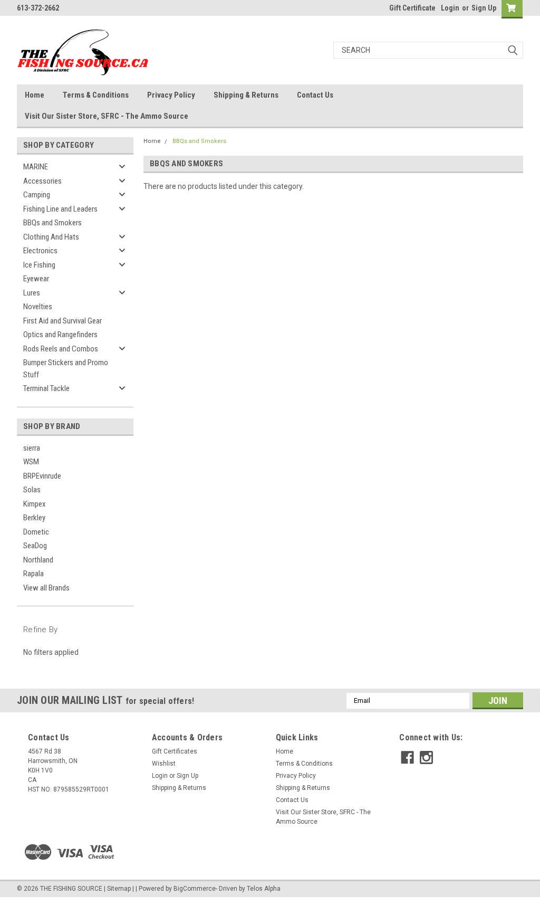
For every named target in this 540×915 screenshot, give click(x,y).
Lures (31, 293)
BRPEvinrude (42, 476)
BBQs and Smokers (52, 222)
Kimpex (34, 504)
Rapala (33, 573)
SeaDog (35, 545)
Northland (38, 560)
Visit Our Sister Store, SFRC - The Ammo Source (106, 116)
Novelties (37, 306)
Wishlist (164, 763)
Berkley (34, 517)
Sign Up (483, 8)
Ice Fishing (39, 265)
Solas (32, 489)
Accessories (42, 181)
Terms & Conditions (96, 95)
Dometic (36, 532)
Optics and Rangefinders (60, 334)
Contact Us (315, 95)
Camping (36, 194)
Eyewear (36, 278)
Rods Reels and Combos (60, 349)
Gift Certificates (174, 751)
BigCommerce (194, 888)
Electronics (40, 250)
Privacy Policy (171, 95)
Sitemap (119, 888)
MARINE (35, 166)
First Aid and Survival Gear (62, 321)
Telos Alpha (264, 888)
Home (34, 95)
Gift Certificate (412, 8)
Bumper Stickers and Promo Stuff (65, 368)
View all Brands (46, 588)
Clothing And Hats (51, 237)
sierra (31, 448)
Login (450, 8)
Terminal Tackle (46, 388)
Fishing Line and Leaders (60, 209)
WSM (31, 461)
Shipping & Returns (246, 95)
